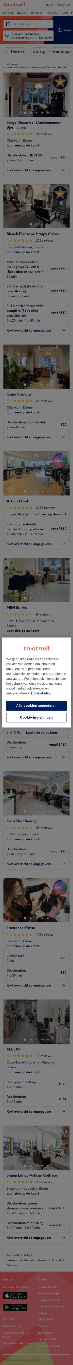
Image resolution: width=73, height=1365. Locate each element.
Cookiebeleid (41, 693)
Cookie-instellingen (36, 717)
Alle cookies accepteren (36, 705)
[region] (36, 683)
